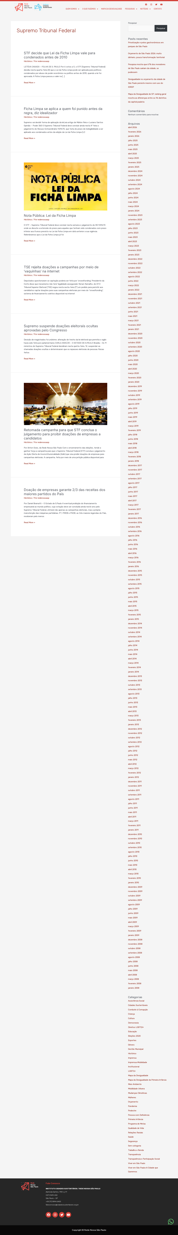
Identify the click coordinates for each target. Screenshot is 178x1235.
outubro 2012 (134, 737)
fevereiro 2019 (134, 430)
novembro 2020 (135, 338)
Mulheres (132, 1097)
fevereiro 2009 (134, 931)
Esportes (132, 1040)
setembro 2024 (135, 184)
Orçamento (133, 1102)
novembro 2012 (135, 733)
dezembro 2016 (135, 518)
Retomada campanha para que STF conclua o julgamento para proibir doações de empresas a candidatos (62, 434)
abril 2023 (132, 241)
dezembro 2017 (135, 465)
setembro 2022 (135, 272)
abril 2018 (132, 448)
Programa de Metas (137, 1124)
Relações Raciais (135, 1132)
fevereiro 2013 (134, 720)
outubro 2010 (134, 843)
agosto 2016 (133, 536)
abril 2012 (132, 764)
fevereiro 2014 (134, 667)
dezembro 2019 (135, 386)
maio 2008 (133, 970)
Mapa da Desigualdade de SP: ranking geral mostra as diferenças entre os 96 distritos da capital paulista (147, 98)
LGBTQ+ (132, 1071)
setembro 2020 (135, 347)
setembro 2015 (135, 584)
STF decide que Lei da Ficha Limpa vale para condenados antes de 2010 (59, 55)
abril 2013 (132, 711)
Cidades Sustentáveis (138, 1005)
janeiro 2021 (133, 329)
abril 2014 (132, 659)
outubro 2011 (134, 790)
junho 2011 (133, 808)
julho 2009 (133, 909)
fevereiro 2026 (134, 132)
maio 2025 (133, 149)
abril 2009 (132, 922)
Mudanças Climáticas (137, 1093)
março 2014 (133, 663)
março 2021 (133, 320)
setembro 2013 (135, 689)
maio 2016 (132, 549)
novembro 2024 (135, 175)
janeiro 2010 (133, 882)
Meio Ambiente (135, 1084)
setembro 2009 (135, 900)
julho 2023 (133, 228)
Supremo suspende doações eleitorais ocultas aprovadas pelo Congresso (61, 328)
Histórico (28, 61)
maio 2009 (133, 918)
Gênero (131, 1045)
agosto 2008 (134, 957)
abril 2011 (132, 817)
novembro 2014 (135, 628)
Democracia (133, 1023)
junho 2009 (133, 913)
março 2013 (133, 715)
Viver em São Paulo (136, 1163)
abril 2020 (132, 369)
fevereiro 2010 (134, 878)
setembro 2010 (135, 847)
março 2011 (133, 821)
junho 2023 (133, 233)
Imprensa (132, 1058)
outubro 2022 (134, 268)
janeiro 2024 (133, 211)
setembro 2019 (135, 399)
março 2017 (133, 505)
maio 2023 (133, 237)
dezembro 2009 (135, 887)
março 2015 (133, 610)
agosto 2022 (134, 276)
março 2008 (133, 979)
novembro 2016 (135, 522)
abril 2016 (132, 553)
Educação (132, 1031)
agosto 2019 (133, 404)
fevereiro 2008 (134, 983)
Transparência (134, 1154)
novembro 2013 (135, 680)
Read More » (29, 82)
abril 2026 (132, 127)
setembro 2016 (135, 531)
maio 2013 (132, 707)
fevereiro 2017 (134, 509)
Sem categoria (134, 1146)
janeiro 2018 (133, 461)
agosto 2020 (134, 351)
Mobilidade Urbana (136, 1088)
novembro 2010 (135, 838)
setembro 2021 (135, 307)
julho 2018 (132, 434)
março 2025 (133, 158)
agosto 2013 (133, 694)
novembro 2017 (135, 470)
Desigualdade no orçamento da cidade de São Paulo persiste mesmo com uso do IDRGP (146, 83)
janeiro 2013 (133, 724)
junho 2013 (133, 702)
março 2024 (133, 206)
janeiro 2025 (133, 167)
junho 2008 (133, 966)
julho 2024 (133, 193)
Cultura (131, 1018)
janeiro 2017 (133, 514)
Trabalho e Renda (136, 1150)
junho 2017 (133, 492)
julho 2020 (133, 356)
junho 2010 (133, 860)
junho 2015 (133, 597)
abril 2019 (132, 421)
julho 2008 (133, 961)
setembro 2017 (135, 478)
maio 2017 (132, 496)
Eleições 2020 (134, 1036)
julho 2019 (132, 408)
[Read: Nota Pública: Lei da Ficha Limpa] (65, 186)
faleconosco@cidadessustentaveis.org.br (62, 1205)
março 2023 (133, 246)
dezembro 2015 (135, 571)
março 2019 (133, 426)
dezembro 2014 (135, 623)
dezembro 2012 (135, 729)
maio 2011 (132, 812)
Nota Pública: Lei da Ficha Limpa (50, 215)
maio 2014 (132, 654)
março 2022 (133, 285)
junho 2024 (133, 197)
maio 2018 (132, 443)
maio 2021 (132, 316)
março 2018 (133, 452)
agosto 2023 (134, 224)
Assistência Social (136, 1001)
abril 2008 (132, 975)
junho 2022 (133, 281)
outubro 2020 (134, 342)
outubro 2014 (134, 632)
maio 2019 (132, 417)
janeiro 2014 (133, 672)
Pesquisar (132, 23)
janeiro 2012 (133, 777)
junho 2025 (133, 145)
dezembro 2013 (135, 676)
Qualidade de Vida (136, 1128)
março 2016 (133, 557)
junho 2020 (133, 360)
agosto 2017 (133, 483)
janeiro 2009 (133, 935)
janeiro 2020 (133, 382)
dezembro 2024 (135, 171)
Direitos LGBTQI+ (136, 1027)
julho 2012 (132, 751)
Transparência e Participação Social (144, 1159)
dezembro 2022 (135, 259)
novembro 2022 (135, 263)
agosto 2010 (133, 852)
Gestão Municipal (135, 1049)
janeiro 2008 (133, 988)
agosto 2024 (134, 189)
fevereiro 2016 (134, 562)
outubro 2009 (134, 896)
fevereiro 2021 (134, 325)
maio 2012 (132, 759)
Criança (131, 1014)
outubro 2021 (134, 303)
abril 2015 (132, 606)
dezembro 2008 (135, 940)
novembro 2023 (135, 215)
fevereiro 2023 (134, 250)
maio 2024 (133, 202)
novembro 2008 (135, 944)
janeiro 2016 (133, 566)
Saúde (131, 1137)
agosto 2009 (134, 904)
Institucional (133, 1066)
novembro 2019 (135, 391)
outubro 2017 (134, 474)
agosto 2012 (133, 746)
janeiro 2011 (133, 830)
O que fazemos (89, 9)
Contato (158, 9)
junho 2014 (133, 650)
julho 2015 (132, 593)
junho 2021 (133, 312)
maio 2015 (132, 601)
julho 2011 (132, 803)
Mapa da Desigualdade (111, 9)
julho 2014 (132, 645)
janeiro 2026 (133, 136)
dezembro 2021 (135, 294)
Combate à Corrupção (138, 1010)
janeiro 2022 (133, 290)
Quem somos (71, 9)
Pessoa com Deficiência (138, 1115)
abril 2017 (132, 500)
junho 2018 (133, 439)
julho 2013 (132, 698)
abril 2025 (132, 153)
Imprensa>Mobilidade (137, 1062)
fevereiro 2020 (134, 377)
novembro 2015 (135, 575)
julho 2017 (132, 487)
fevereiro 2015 (134, 615)
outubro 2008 (134, 948)
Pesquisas (130, 9)
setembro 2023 (135, 219)
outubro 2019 (134, 395)
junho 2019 (133, 413)
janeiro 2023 (133, 255)
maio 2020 (133, 364)
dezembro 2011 (135, 781)
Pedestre (132, 1110)
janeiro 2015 (133, 619)
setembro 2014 (135, 637)
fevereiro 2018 (134, 456)
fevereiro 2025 (134, 162)
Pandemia (132, 1106)
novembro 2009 (135, 891)
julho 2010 (132, 856)
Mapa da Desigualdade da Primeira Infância (147, 1080)
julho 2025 (133, 140)
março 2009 (133, 926)
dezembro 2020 (135, 334)
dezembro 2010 (135, 834)
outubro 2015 (134, 579)
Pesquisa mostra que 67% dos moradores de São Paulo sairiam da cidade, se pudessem (146, 68)
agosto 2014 (133, 641)
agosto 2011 (133, 799)
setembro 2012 (135, 742)
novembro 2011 (135, 786)
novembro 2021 (135, 298)
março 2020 (133, 373)
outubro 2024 (134, 180)
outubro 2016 (134, 527)
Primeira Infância (135, 1119)
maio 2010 (132, 865)
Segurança (132, 1141)
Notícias (144, 9)
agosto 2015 (133, 588)
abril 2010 (132, 869)
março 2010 (133, 874)
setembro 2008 (135, 953)
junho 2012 (133, 755)
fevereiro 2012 (134, 773)
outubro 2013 (134, 685)
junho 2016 (133, 544)
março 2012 (133, 768)
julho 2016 (132, 540)
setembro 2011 (134, 795)
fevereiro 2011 (134, 825)
